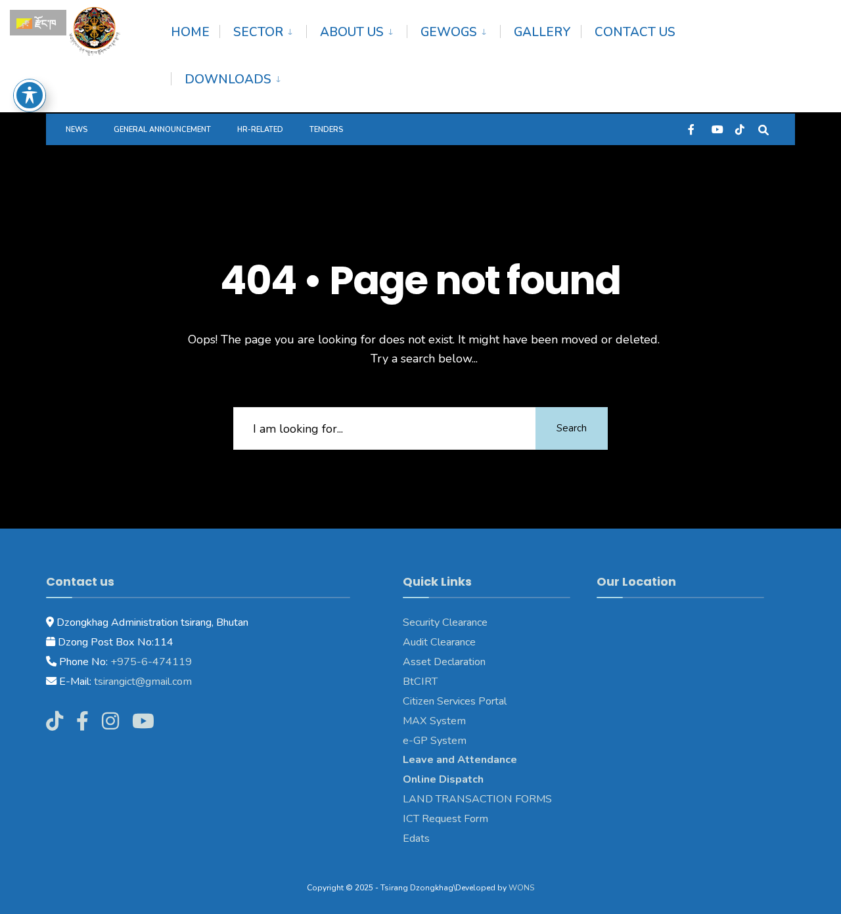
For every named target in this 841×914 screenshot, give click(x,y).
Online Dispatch (443, 779)
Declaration (458, 662)
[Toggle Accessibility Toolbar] (29, 95)
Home (190, 32)
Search (572, 428)
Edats (416, 838)
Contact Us (635, 32)
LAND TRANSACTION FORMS (477, 799)
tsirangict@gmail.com (141, 681)
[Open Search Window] (763, 129)
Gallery (542, 32)
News (76, 130)
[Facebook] (692, 129)
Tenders (326, 130)
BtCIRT (420, 681)
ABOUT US (352, 32)
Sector (258, 32)
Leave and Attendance (461, 759)
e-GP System (434, 740)
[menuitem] (262, 30)
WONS (521, 887)
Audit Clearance (439, 642)
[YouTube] (716, 129)
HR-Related (260, 130)
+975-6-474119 (150, 662)
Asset (417, 662)
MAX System (434, 721)
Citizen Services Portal (455, 701)
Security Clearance (445, 622)
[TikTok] (740, 129)
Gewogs (448, 32)
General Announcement (162, 130)
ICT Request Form (445, 819)
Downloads (228, 79)
